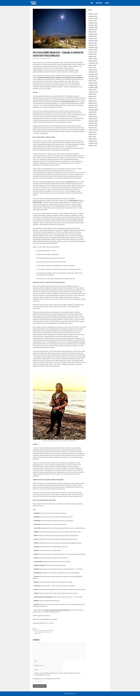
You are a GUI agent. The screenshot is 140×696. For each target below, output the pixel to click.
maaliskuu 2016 (93, 121)
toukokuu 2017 (93, 103)
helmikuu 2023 (93, 29)
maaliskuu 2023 (93, 27)
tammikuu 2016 (93, 125)
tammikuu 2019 (93, 76)
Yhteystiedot (99, 3)
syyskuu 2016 (93, 112)
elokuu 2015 (92, 136)
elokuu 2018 (92, 81)
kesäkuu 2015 (93, 139)
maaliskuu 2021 (93, 47)
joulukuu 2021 (93, 43)
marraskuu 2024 (93, 18)
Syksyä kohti (37, 633)
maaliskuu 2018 (93, 87)
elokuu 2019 (92, 67)
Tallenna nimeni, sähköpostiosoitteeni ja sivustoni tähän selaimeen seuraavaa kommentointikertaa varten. (57, 674)
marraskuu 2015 (93, 130)
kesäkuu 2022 (93, 36)
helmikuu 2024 (93, 25)
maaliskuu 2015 (93, 143)
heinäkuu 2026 (93, 14)
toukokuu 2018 (93, 85)
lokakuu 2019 (92, 65)
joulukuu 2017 (93, 89)
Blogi (92, 3)
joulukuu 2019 (93, 61)
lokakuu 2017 (92, 94)
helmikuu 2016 (93, 123)
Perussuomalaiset (44, 630)
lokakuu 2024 (93, 20)
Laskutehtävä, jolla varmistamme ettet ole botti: (47, 678)
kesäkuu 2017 (93, 101)
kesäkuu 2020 (93, 58)
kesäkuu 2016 (93, 116)
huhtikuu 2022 (93, 38)
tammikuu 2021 (93, 49)
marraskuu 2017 (93, 92)
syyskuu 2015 (93, 134)
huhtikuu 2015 (93, 141)
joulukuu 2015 (93, 127)
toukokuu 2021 (93, 45)
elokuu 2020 (92, 56)
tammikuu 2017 (93, 107)
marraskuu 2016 (93, 110)
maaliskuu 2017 (93, 105)
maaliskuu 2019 (93, 74)
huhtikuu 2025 (93, 16)
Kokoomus (37, 630)
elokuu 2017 (92, 98)
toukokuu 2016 (93, 118)
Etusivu (107, 3)
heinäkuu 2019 (93, 69)
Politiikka (52, 630)
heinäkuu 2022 (93, 34)
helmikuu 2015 (93, 145)
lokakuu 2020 (93, 54)
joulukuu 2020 (93, 52)
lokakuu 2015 (92, 132)
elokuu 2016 (92, 114)
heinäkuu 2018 (93, 83)
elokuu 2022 (92, 32)
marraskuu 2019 (93, 63)
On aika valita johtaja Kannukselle (42, 632)
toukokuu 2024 (93, 23)
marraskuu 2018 (93, 78)
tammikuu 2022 (93, 40)
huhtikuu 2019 (93, 72)
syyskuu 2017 (93, 96)
